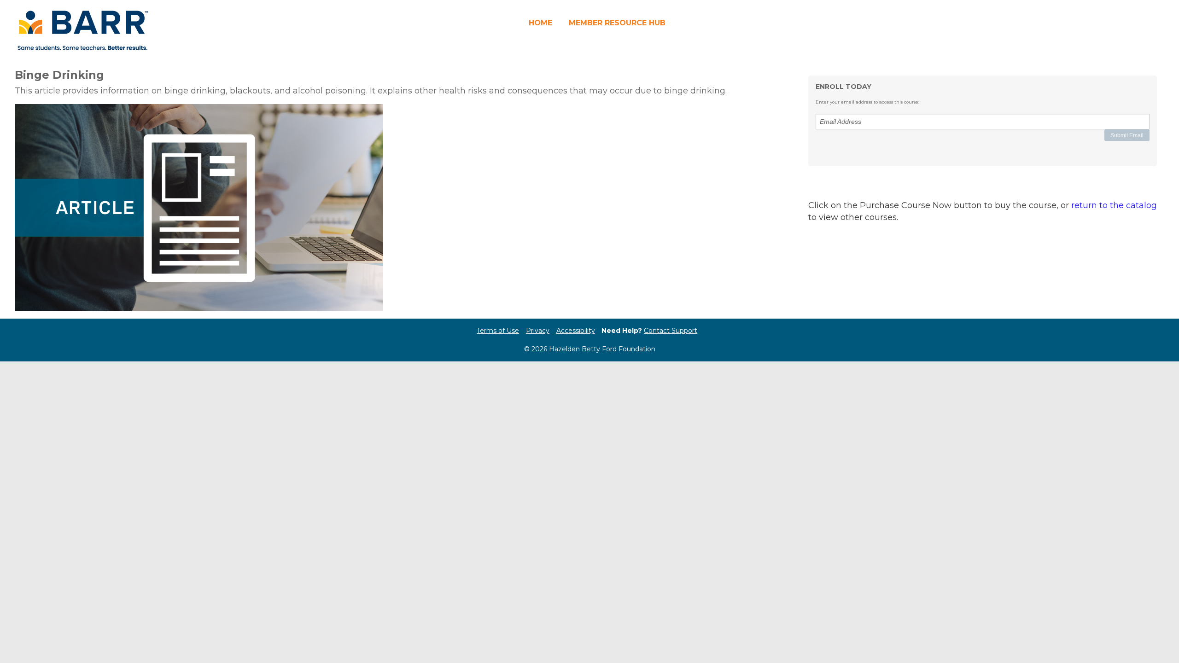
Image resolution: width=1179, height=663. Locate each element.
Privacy (537, 330)
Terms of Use (498, 330)
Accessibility (575, 330)
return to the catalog (1114, 205)
